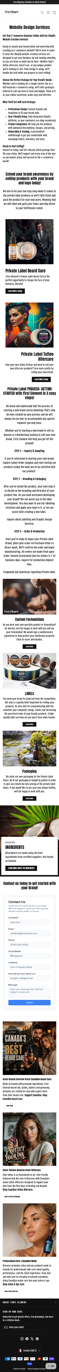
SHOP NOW (9, 1105)
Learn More (29, 646)
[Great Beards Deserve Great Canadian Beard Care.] (29, 1048)
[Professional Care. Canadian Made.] (29, 1230)
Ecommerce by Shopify (39, 1369)
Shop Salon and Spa (11, 1291)
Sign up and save (13, 1311)
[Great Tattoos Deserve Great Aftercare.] (29, 1139)
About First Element (15, 1302)
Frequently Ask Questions (16, 572)
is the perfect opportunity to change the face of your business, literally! (27, 280)
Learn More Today (41, 379)
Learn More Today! (15, 291)
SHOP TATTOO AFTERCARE (12, 1196)
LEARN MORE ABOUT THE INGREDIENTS (21, 868)
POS (29, 1369)
